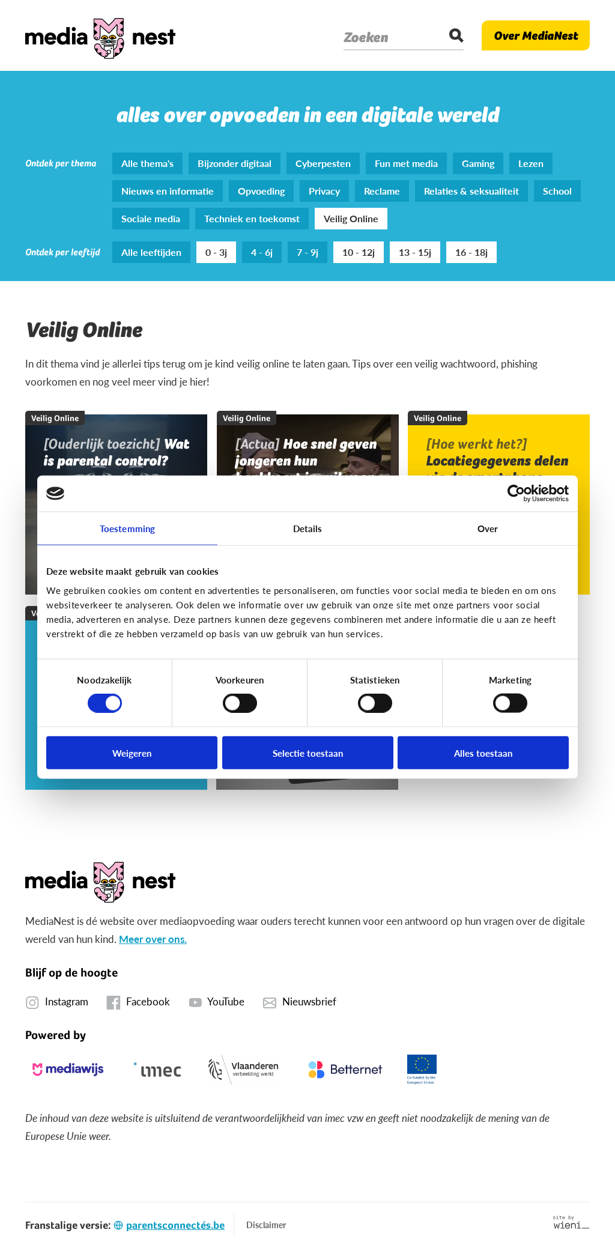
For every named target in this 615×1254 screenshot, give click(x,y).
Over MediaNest (536, 35)
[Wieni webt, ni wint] (571, 1222)
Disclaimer (266, 1225)
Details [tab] (308, 528)
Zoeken (366, 37)
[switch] (240, 703)
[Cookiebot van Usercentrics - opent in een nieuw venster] (516, 494)
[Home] (100, 35)
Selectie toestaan (308, 752)
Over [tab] (487, 528)
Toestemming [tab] (127, 528)
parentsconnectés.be (175, 1225)
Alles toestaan (483, 752)
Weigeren (131, 752)
